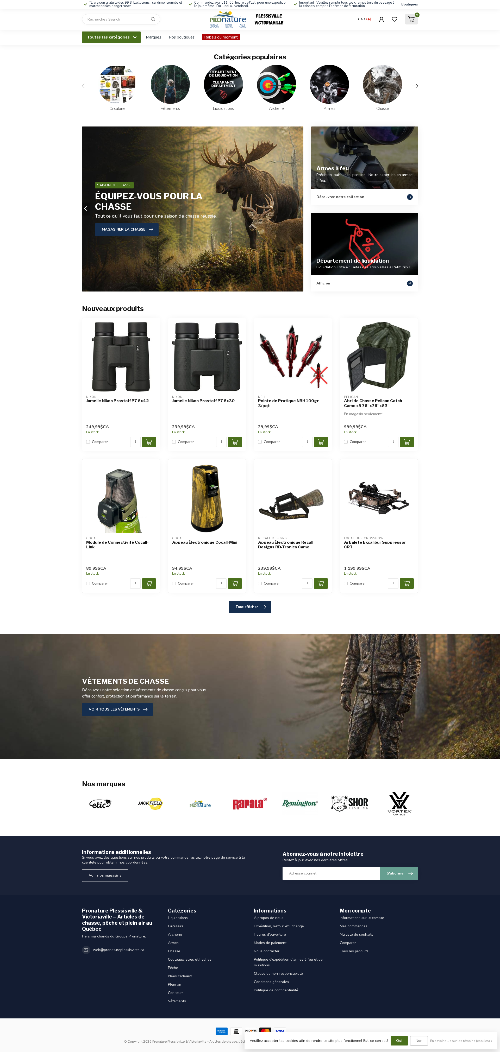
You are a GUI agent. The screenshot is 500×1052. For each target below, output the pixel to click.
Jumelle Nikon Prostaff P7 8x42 (117, 400)
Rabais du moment (221, 37)
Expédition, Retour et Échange (279, 926)
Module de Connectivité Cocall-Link (117, 544)
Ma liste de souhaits (356, 934)
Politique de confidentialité (276, 990)
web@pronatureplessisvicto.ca (118, 949)
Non (419, 1040)
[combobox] (121, 19)
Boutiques (409, 4)
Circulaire (176, 926)
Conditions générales (271, 981)
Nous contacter (266, 951)
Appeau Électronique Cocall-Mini (204, 542)
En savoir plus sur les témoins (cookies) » (461, 1040)
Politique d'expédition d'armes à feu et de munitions (288, 962)
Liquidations (178, 917)
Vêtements (177, 1001)
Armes (173, 942)
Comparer (100, 442)
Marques (153, 37)
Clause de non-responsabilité (278, 973)
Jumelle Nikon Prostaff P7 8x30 (203, 400)
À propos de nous (268, 917)
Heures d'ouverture (270, 934)
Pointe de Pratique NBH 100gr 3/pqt (288, 403)
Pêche (173, 967)
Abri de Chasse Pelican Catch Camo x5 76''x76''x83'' (373, 403)
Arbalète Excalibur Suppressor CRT (375, 544)
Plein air (174, 984)
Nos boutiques (182, 37)
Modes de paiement (270, 942)
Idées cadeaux (180, 976)
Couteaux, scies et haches (189, 959)
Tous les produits (354, 951)
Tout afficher (247, 606)
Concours (176, 992)
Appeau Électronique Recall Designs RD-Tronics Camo (285, 544)
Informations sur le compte (362, 917)
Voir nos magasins (105, 875)
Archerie (175, 934)
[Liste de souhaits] (394, 19)
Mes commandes (353, 926)
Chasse (174, 951)
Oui (399, 1040)
